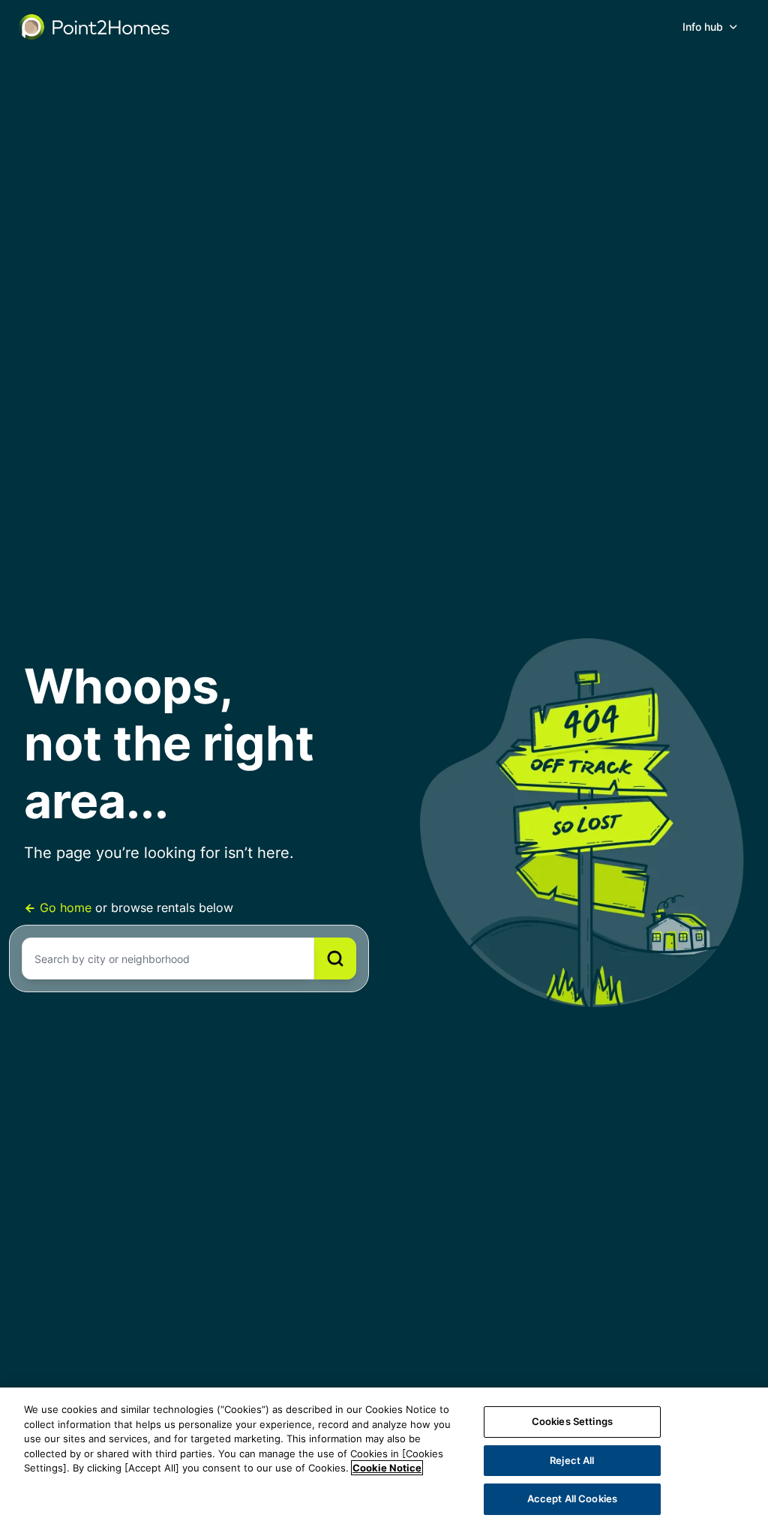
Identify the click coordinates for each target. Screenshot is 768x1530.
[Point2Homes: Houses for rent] (95, 27)
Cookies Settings (572, 1421)
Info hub (702, 26)
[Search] (335, 959)
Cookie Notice (387, 1468)
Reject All (572, 1460)
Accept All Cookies (572, 1498)
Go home (65, 907)
